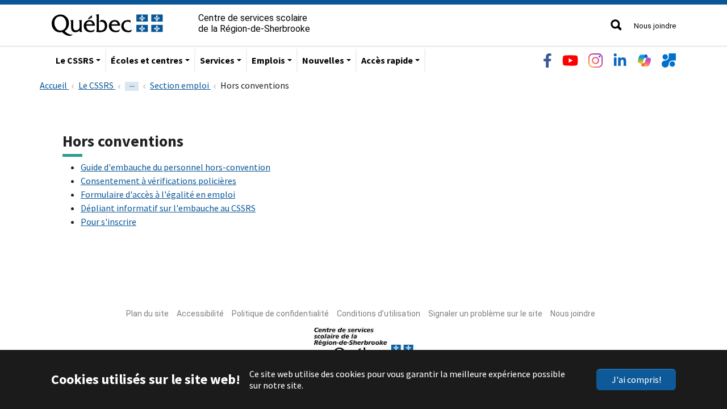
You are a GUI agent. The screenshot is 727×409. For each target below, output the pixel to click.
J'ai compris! (636, 379)
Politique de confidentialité (280, 313)
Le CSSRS (75, 60)
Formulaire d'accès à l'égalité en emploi (158, 194)
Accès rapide (387, 60)
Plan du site (147, 313)
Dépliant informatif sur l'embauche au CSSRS (168, 208)
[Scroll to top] (697, 346)
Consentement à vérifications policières (158, 180)
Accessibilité (200, 313)
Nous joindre (655, 26)
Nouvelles (323, 60)
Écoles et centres (147, 60)
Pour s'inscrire (108, 221)
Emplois (268, 60)
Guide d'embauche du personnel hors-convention (175, 167)
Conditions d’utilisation (378, 313)
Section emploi (180, 85)
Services (217, 60)
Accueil (54, 85)
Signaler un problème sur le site (485, 313)
